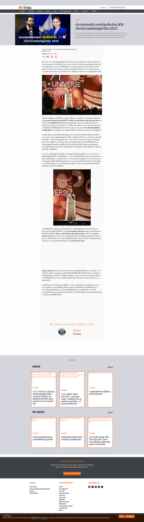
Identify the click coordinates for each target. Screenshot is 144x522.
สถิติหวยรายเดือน (64, 493)
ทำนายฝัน (31, 11)
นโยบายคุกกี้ (33, 487)
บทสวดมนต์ (85, 11)
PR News (77, 334)
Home (43, 49)
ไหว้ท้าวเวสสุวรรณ (64, 502)
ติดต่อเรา (32, 491)
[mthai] (25, 7)
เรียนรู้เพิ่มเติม (130, 516)
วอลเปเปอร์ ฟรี (63, 508)
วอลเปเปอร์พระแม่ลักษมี (65, 506)
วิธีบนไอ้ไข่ (62, 500)
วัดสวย (76, 11)
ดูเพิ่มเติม (110, 367)
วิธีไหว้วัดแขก (62, 504)
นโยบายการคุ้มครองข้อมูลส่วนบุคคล (40, 489)
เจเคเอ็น (91, 324)
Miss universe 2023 (70, 324)
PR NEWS (77, 20)
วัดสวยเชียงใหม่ (63, 489)
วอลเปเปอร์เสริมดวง (65, 11)
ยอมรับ (122, 516)
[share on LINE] (56, 57)
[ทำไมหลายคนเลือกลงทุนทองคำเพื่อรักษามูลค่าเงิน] (43, 424)
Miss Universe (59, 324)
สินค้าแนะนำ (103, 8)
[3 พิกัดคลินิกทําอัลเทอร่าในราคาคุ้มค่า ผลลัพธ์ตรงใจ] (72, 424)
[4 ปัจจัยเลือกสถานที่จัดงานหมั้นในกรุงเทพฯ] (100, 379)
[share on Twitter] (52, 57)
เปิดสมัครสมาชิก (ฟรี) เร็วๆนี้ (72, 473)
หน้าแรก (22, 11)
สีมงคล (61, 510)
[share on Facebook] (48, 57)
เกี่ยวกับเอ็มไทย (34, 493)
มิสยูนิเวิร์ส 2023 (82, 324)
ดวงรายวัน (62, 495)
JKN (51, 324)
